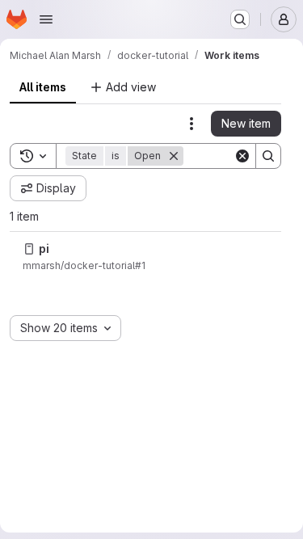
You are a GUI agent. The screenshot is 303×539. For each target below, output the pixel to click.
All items (42, 87)
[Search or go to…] (240, 19)
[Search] (268, 156)
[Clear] (242, 156)
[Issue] (29, 248)
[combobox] (65, 328)
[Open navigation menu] (46, 19)
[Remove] (173, 156)
